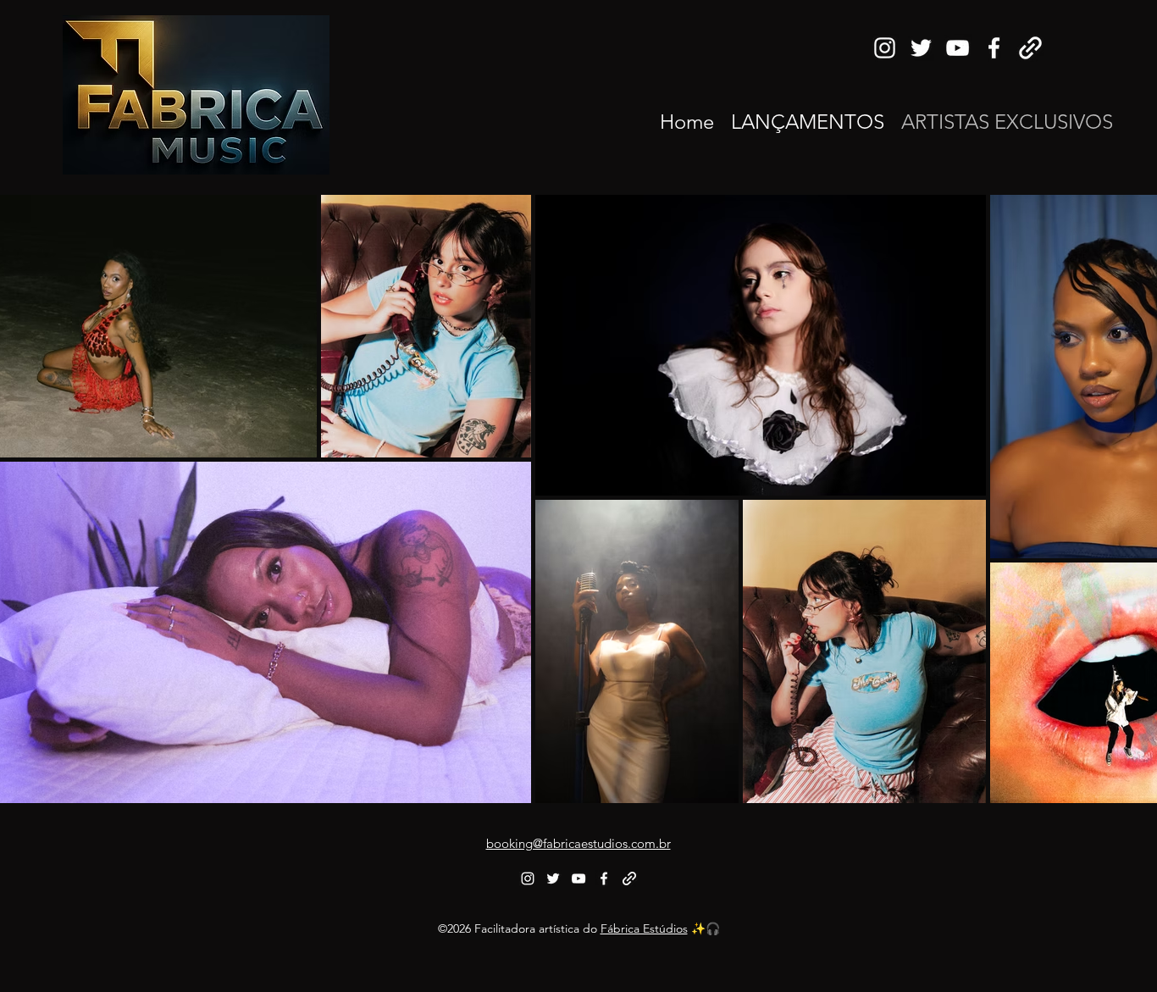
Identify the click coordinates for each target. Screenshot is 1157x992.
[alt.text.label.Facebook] (994, 48)
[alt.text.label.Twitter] (921, 48)
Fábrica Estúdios (644, 928)
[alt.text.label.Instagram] (885, 48)
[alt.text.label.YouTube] (958, 48)
